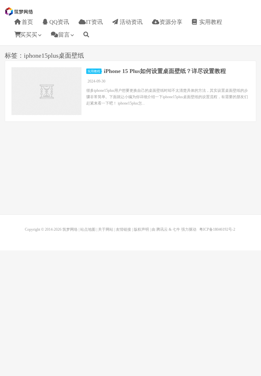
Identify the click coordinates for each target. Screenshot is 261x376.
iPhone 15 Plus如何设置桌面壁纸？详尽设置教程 (165, 71)
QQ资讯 (58, 22)
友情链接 (123, 229)
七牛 (176, 229)
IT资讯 (93, 22)
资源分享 (170, 22)
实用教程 (210, 22)
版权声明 (141, 229)
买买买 (28, 35)
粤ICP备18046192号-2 (217, 229)
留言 (63, 35)
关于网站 (105, 229)
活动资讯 (130, 22)
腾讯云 (162, 229)
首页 (26, 22)
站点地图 (87, 229)
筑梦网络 (20, 11)
